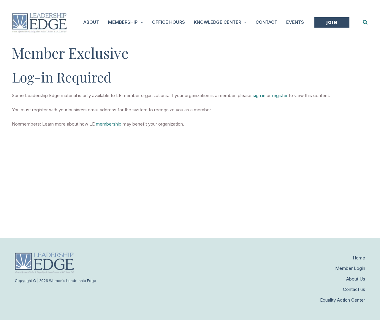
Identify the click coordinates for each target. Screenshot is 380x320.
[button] (140, 22)
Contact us (354, 289)
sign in (259, 95)
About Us (355, 279)
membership (108, 124)
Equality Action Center (342, 300)
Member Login (350, 268)
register (280, 95)
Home (359, 258)
